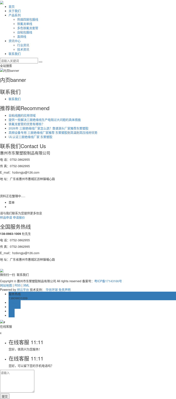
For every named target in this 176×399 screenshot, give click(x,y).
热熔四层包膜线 (27, 19)
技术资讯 (23, 49)
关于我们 (15, 11)
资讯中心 (15, 41)
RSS (18, 285)
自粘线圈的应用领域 (22, 115)
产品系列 (15, 15)
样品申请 (6, 217)
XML (26, 285)
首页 (12, 6)
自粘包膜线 (24, 32)
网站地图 (6, 285)
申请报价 (19, 217)
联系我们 (15, 53)
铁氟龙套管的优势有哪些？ (27, 124)
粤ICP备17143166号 (108, 281)
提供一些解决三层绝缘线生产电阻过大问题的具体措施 (45, 119)
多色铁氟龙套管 (27, 28)
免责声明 (65, 289)
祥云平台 (23, 289)
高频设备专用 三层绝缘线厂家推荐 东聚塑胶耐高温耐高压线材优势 (53, 132)
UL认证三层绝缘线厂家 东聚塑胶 (30, 137)
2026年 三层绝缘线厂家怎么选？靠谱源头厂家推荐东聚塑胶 (48, 128)
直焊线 (21, 36)
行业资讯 (23, 45)
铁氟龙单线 (24, 23)
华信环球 (52, 289)
